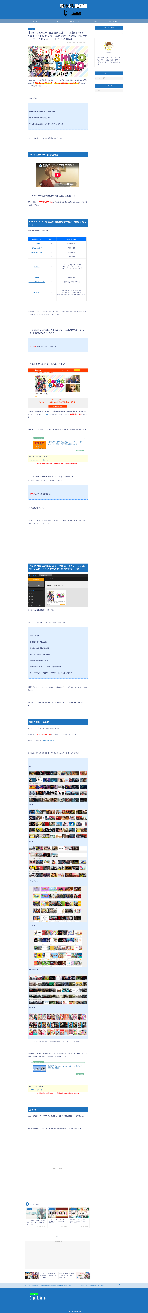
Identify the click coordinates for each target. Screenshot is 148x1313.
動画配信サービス (74, 21)
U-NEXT (37, 243)
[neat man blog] (74, 17)
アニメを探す (93, 21)
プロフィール (54, 21)
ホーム (35, 21)
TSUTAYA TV (37, 292)
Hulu (37, 277)
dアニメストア (37, 248)
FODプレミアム (36, 253)
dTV (37, 256)
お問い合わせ (113, 21)
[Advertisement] (58, 546)
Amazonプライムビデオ (37, 282)
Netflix (36, 267)
